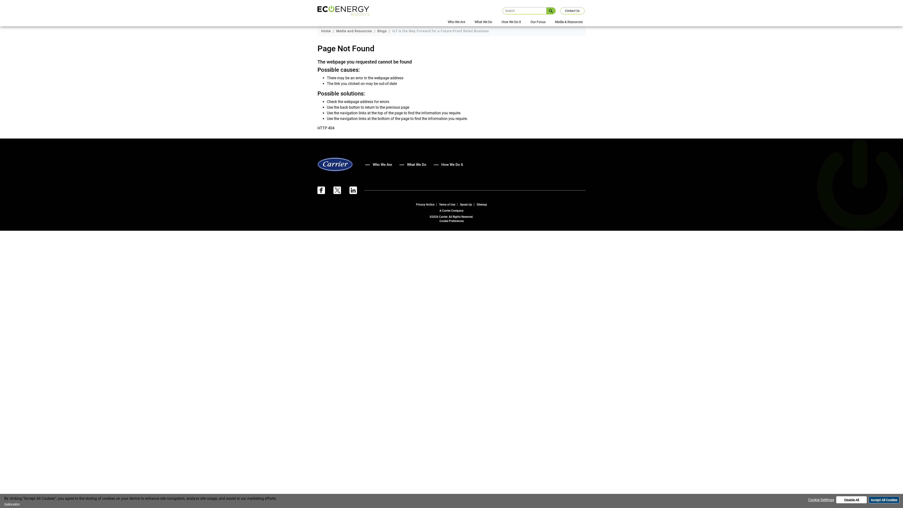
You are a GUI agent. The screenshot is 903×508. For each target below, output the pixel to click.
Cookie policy (12, 504)
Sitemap (482, 204)
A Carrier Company (451, 210)
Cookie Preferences (452, 221)
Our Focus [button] (538, 22)
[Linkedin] (356, 190)
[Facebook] (325, 190)
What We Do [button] (483, 22)
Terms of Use (447, 204)
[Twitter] (341, 190)
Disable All (851, 500)
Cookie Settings (821, 500)
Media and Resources (354, 31)
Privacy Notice (425, 204)
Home (326, 31)
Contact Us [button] (572, 10)
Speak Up (466, 204)
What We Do (416, 165)
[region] (451, 501)
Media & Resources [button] (569, 22)
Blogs (382, 31)
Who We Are (382, 165)
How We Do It (511, 22)
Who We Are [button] (456, 22)
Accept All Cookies (884, 500)
